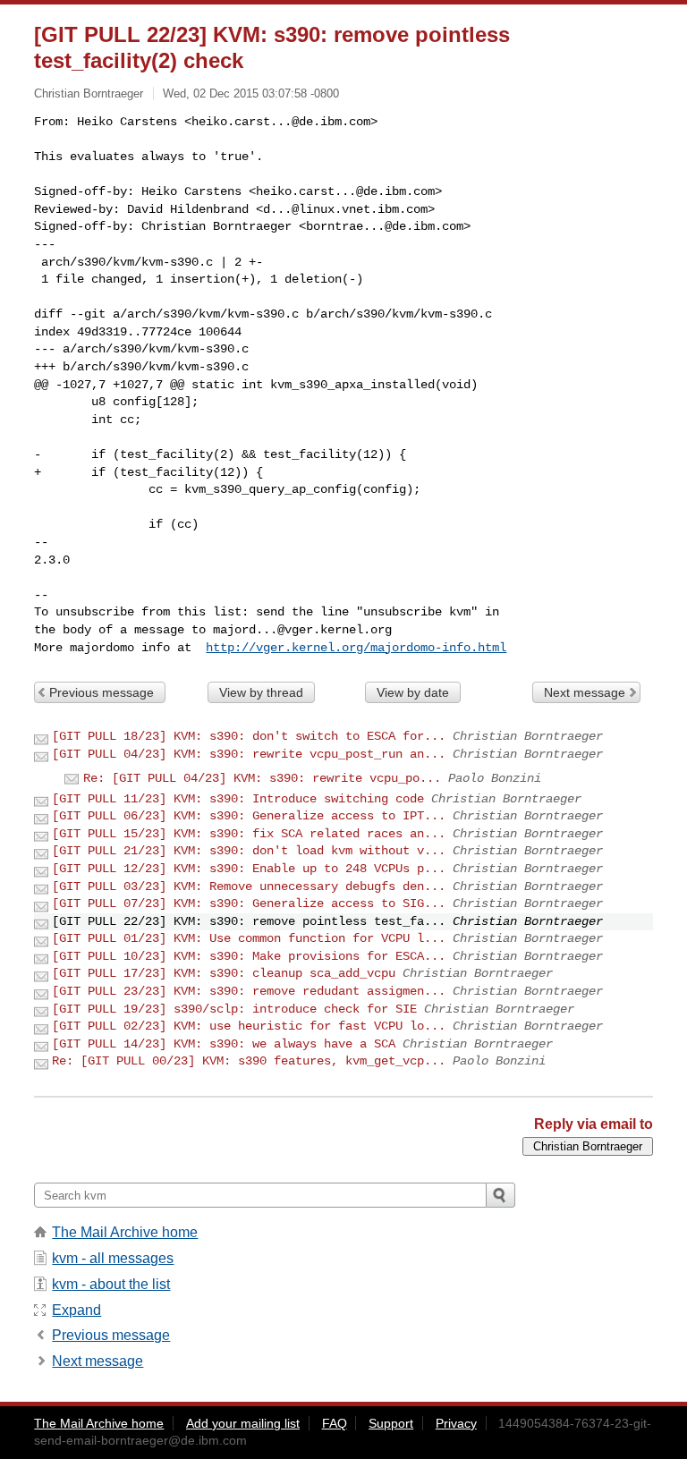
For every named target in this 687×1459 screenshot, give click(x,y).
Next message (584, 692)
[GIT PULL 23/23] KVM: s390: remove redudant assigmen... (248, 991)
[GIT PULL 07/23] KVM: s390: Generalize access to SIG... (248, 903)
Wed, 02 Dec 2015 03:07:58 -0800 (251, 93)
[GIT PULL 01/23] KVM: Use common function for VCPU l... (248, 938)
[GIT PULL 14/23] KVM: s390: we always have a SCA (223, 1044)
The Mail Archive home (125, 1232)
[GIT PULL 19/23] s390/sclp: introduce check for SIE (234, 1009)
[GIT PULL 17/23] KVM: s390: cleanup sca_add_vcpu (223, 973)
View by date (413, 692)
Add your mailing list (243, 1423)
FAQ (334, 1423)
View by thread (261, 692)
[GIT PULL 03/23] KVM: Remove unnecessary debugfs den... (248, 886)
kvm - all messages (113, 1258)
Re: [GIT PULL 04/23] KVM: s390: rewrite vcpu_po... (262, 778)
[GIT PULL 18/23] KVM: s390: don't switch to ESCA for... (248, 736)
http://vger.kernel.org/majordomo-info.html (356, 647)
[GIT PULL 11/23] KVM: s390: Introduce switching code (238, 799)
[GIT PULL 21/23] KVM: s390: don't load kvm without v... (248, 851)
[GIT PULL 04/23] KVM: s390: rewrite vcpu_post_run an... (248, 754)
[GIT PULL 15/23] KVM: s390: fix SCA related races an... (248, 834)
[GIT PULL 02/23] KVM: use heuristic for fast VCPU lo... (248, 1026)
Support (391, 1423)
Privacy (456, 1423)
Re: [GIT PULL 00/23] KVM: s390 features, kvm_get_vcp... (248, 1061)
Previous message (101, 692)
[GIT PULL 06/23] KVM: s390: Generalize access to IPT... (248, 816)
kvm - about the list (111, 1284)
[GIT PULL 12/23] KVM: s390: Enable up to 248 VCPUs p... (248, 868)
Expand (76, 1310)
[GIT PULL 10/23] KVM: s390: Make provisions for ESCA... (248, 956)
